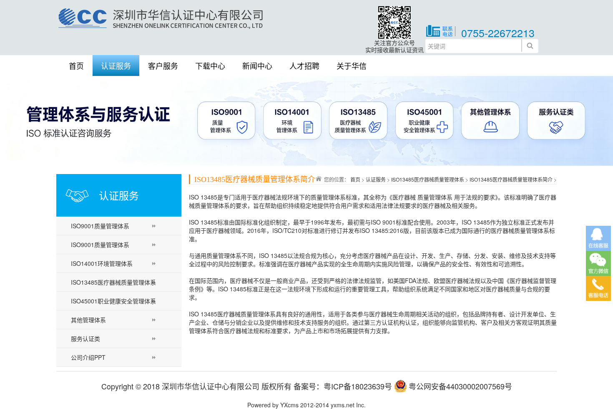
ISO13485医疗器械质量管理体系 (113, 282)
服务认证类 (85, 338)
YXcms (289, 405)
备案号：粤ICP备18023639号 (343, 386)
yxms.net (342, 405)
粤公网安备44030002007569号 (460, 386)
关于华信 (352, 65)
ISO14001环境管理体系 (102, 263)
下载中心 (210, 65)
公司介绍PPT (88, 357)
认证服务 (116, 65)
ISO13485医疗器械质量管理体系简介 (511, 179)
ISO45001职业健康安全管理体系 (113, 301)
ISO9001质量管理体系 (100, 226)
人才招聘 (304, 65)
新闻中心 (257, 65)
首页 (76, 65)
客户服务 (163, 65)
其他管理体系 (88, 320)
